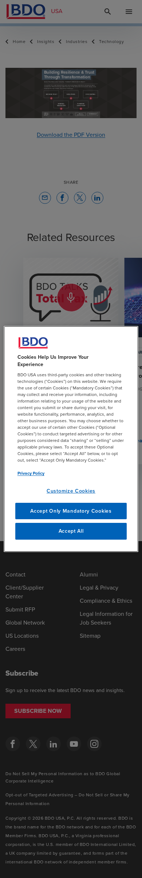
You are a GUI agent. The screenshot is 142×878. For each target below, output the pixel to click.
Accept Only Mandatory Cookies (70, 511)
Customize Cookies (71, 491)
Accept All (71, 531)
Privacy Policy (30, 473)
